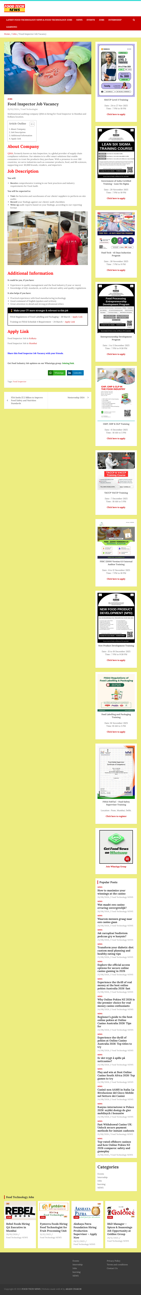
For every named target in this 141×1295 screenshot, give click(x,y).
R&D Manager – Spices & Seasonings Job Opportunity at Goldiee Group (119, 1229)
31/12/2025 (45, 1234)
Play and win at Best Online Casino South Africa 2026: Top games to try (116, 1075)
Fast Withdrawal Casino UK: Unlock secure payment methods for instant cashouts (115, 1127)
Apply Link (16, 138)
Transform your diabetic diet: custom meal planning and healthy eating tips (115, 950)
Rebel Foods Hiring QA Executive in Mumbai (18, 1227)
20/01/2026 (12, 1234)
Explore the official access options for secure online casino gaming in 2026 (113, 968)
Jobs (101, 20)
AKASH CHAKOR (73, 1289)
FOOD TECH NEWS (31, 1289)
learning (11, 27)
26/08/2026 (103, 897)
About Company (18, 129)
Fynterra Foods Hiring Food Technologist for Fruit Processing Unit (53, 1227)
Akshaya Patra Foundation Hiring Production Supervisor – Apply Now (85, 1230)
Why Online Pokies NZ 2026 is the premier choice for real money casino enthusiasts (116, 1002)
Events (91, 20)
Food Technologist (29, 109)
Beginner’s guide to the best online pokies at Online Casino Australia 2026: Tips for (114, 1021)
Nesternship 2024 (76, 397)
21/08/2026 (103, 1134)
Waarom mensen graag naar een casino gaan (114, 920)
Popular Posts (108, 882)
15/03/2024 (13, 109)
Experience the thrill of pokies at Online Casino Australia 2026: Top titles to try (114, 1042)
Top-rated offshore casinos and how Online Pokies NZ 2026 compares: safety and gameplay (114, 1146)
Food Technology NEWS (122, 897)
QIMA (10, 153)
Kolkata (32, 338)
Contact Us (112, 1268)
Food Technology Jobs (20, 1197)
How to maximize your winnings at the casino (111, 892)
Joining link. (68, 363)
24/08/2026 (103, 1009)
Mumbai (33, 343)
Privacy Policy (113, 1260)
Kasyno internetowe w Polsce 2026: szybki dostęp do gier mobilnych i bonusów (115, 1110)
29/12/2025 (79, 1241)
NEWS (79, 20)
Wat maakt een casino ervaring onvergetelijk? (112, 906)
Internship (115, 20)
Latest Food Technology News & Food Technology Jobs (39, 20)
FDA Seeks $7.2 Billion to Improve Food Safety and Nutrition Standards (27, 400)
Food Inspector (19, 381)
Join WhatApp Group (116, 866)
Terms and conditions (117, 1264)
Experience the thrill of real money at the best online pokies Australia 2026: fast (114, 985)
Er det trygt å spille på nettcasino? (111, 1059)
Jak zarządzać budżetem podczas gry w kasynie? (112, 934)
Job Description (18, 132)
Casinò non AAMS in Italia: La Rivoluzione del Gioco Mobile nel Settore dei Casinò (115, 1093)
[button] (31, 125)
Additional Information (21, 135)
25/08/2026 (103, 940)
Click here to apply (116, 198)
